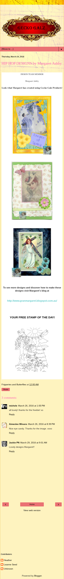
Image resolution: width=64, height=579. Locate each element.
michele (13, 405)
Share (5, 389)
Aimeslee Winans (18, 424)
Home (32, 504)
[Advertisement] (32, 8)
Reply (12, 414)
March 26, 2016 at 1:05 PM (31, 405)
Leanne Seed (10, 564)
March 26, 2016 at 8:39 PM (41, 424)
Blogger (38, 575)
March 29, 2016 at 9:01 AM (33, 442)
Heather (8, 560)
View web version (32, 510)
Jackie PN (14, 442)
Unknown (8, 568)
